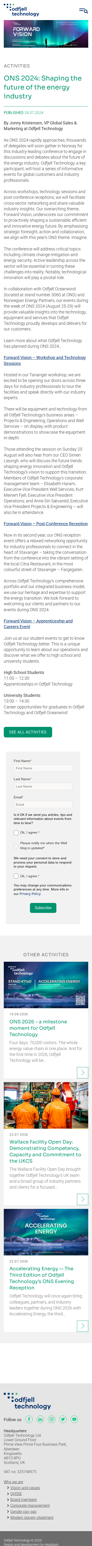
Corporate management (30, 1505)
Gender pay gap (23, 1511)
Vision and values (25, 1488)
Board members (23, 1499)
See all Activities (28, 732)
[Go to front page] (21, 10)
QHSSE (16, 1493)
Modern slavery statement (32, 1517)
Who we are (13, 1482)
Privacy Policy (30, 893)
